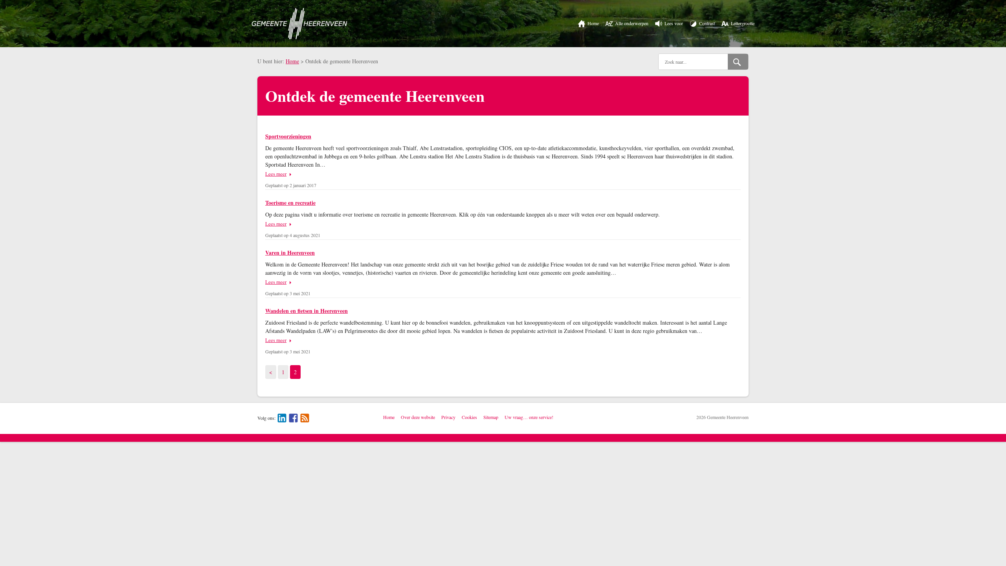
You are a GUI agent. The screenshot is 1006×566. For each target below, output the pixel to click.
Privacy (448, 417)
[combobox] (693, 62)
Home (292, 61)
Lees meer (275, 173)
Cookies (469, 417)
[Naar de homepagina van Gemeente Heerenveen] (299, 23)
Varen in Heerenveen (290, 252)
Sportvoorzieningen (288, 136)
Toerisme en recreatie (290, 202)
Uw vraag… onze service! (529, 417)
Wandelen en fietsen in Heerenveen (306, 311)
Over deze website (418, 417)
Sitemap (490, 417)
